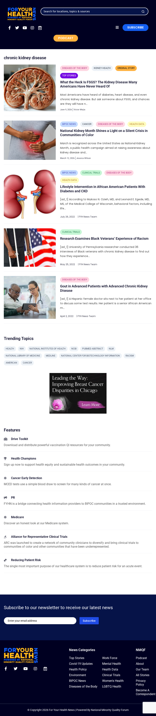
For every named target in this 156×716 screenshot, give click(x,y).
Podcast (141, 658)
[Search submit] (143, 11)
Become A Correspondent (144, 692)
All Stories (142, 675)
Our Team (142, 669)
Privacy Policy (141, 682)
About (140, 664)
